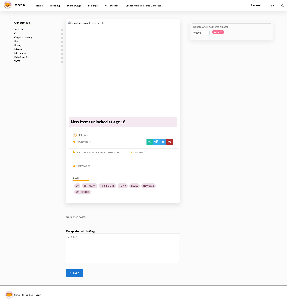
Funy (122, 185)
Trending (55, 5)
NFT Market (111, 5)
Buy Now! (256, 5)
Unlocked (82, 192)
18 (77, 185)
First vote (107, 185)
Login (38, 295)
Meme (18, 49)
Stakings (93, 5)
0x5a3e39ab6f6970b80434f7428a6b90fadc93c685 (98, 152)
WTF (17, 61)
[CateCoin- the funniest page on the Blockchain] (7, 4)
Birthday (90, 185)
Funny (17, 45)
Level (134, 185)
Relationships (22, 57)
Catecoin (18, 4)
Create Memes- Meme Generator (144, 5)
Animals (18, 29)
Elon (16, 41)
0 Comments (84, 141)
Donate (218, 32)
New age (148, 185)
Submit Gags (74, 5)
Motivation (20, 53)
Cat (16, 33)
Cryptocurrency (23, 37)
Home (39, 5)
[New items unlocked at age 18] (123, 68)
